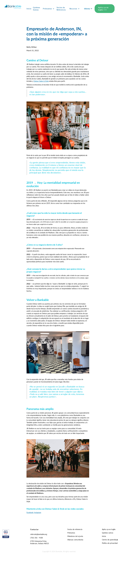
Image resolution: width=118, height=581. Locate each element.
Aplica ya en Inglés (109, 529)
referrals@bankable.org (38, 534)
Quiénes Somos (36, 8)
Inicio (29, 8)
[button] (49, 8)
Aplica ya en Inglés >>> (103, 8)
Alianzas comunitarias (75, 539)
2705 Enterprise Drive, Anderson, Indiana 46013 (39, 542)
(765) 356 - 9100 (36, 538)
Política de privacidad (110, 543)
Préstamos (71, 533)
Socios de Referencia (61, 8)
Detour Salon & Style (41, 81)
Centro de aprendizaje (110, 539)
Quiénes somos (107, 533)
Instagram (37, 512)
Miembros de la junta (75, 536)
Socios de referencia (74, 529)
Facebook (30, 512)
